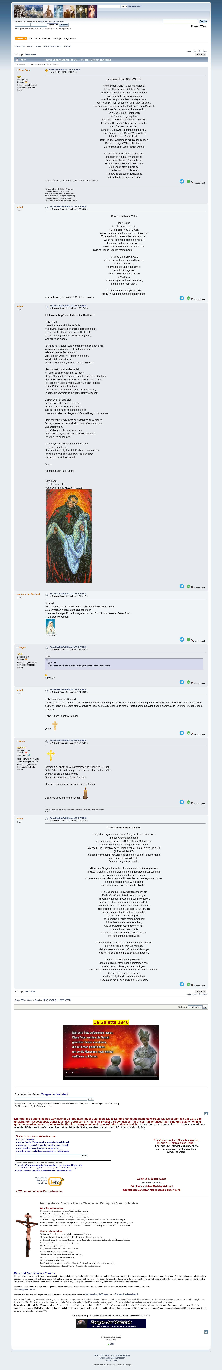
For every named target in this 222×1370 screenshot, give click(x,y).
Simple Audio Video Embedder (112, 1358)
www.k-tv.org (41, 1180)
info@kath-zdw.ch (26, 1290)
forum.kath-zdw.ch (127, 1294)
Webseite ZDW (134, 6)
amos (22, 741)
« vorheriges (192, 51)
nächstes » (203, 51)
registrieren (58, 21)
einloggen (42, 21)
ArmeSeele (24, 70)
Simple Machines (123, 1355)
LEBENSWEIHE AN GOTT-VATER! (64, 69)
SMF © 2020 (110, 1355)
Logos (22, 647)
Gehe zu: (182, 1007)
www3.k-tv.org (41, 1178)
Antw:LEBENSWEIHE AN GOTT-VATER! (68, 207)
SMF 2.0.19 (98, 1355)
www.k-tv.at (42, 1183)
